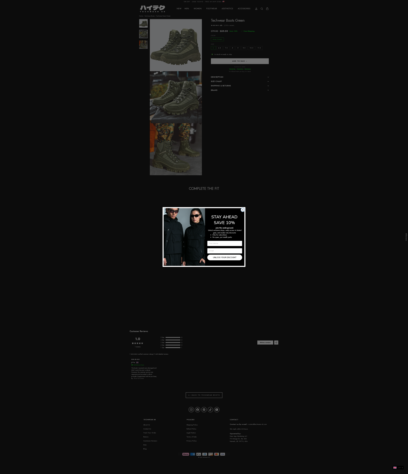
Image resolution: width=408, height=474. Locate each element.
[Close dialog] (243, 210)
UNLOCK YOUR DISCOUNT (225, 257)
